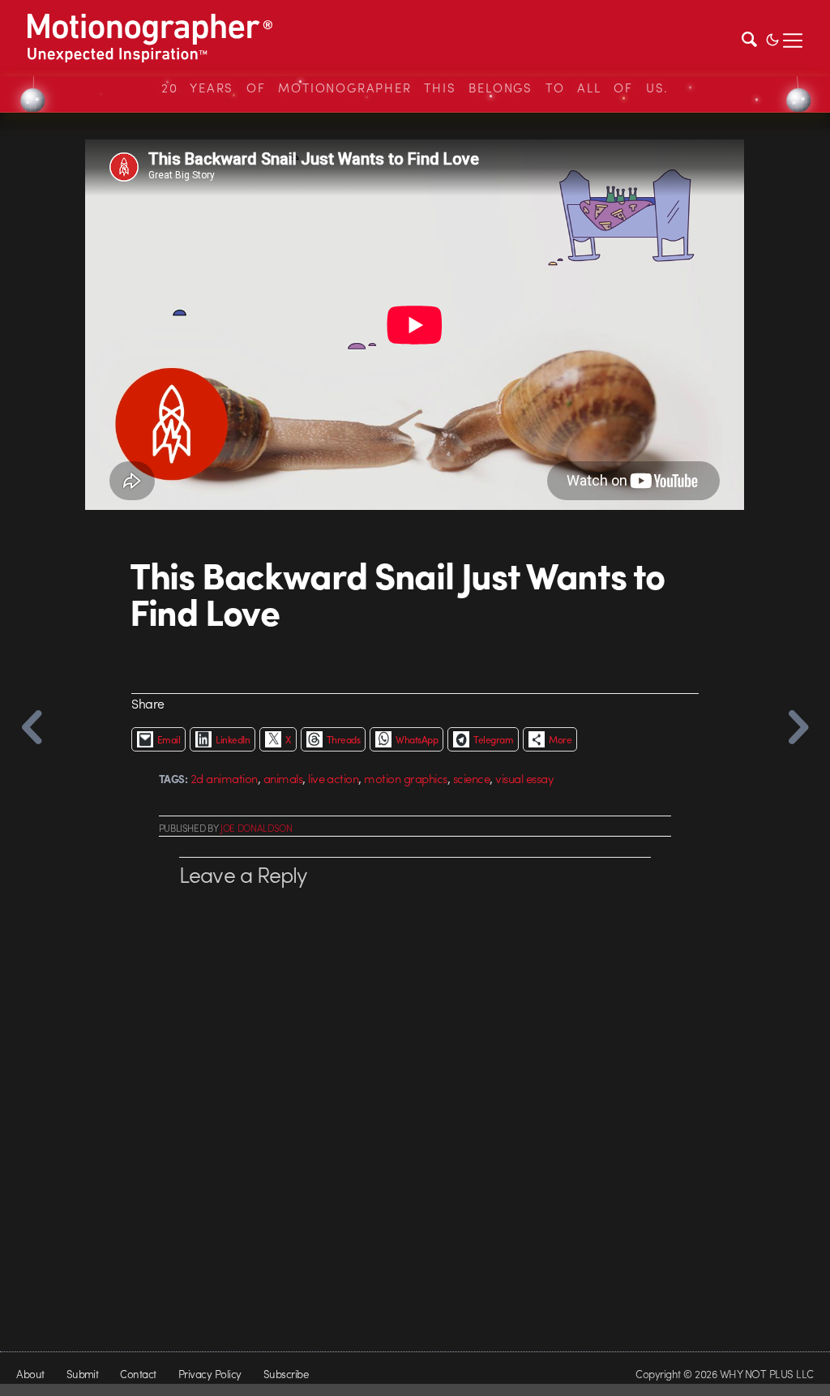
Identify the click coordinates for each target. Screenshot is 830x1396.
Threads (343, 739)
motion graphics (405, 778)
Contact (138, 1373)
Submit (82, 1373)
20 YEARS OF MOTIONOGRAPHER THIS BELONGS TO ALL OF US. (415, 87)
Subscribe (285, 1373)
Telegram (493, 739)
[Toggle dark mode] (772, 38)
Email (168, 739)
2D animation (224, 778)
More (560, 739)
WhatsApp (417, 739)
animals (282, 778)
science (471, 778)
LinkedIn (233, 739)
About (30, 1373)
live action (333, 778)
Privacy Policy (210, 1373)
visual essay (524, 778)
